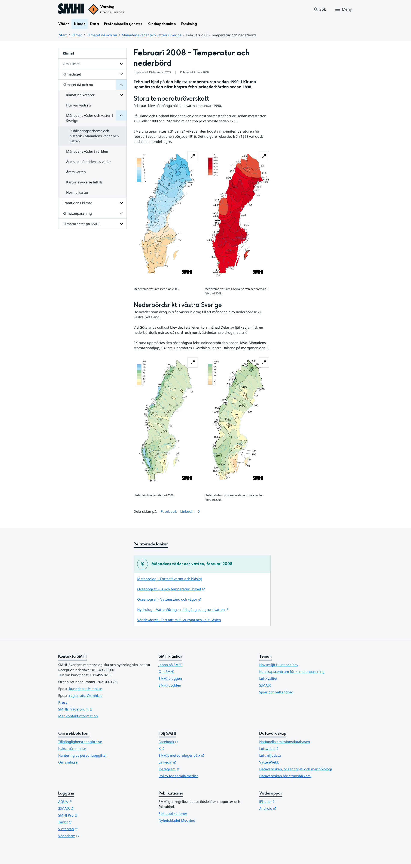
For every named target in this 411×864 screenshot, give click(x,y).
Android (288, 808)
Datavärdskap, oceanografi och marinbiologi (295, 769)
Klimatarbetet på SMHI (81, 224)
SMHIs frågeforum (96, 709)
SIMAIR (265, 685)
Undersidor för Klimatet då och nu (121, 85)
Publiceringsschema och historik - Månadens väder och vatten (94, 135)
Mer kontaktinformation (78, 716)
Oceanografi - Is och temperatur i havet (171, 589)
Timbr (86, 822)
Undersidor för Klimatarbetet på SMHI (121, 224)
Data (94, 23)
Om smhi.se (67, 762)
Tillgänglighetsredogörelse (80, 741)
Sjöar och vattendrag (276, 692)
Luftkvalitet (268, 678)
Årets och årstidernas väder (88, 161)
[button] (320, 9)
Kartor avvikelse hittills (84, 182)
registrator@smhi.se (85, 695)
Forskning (189, 23)
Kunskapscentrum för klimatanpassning (292, 671)
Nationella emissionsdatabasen (284, 741)
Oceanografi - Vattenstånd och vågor (169, 599)
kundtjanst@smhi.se (85, 688)
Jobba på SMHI (170, 664)
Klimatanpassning (77, 213)
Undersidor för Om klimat (121, 64)
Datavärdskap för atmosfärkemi (285, 776)
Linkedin (188, 762)
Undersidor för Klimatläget (121, 74)
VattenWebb (269, 762)
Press (62, 702)
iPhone (287, 801)
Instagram (190, 769)
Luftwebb (289, 748)
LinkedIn (187, 511)
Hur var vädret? (78, 105)
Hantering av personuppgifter (82, 755)
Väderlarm (89, 835)
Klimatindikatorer (80, 95)
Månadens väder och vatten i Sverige (152, 35)
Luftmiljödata (270, 755)
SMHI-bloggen (170, 678)
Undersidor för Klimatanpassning (121, 213)
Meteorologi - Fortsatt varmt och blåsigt (169, 578)
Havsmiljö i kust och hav (278, 664)
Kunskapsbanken (161, 23)
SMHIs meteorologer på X (202, 755)
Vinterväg (89, 828)
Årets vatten (76, 172)
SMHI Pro (88, 815)
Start (63, 35)
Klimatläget (72, 74)
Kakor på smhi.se (72, 748)
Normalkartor (77, 192)
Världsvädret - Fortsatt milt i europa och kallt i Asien (179, 619)
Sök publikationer (173, 813)
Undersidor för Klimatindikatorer (121, 95)
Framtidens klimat (77, 203)
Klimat (79, 23)
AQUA (86, 801)
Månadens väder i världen (87, 151)
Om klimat (71, 63)
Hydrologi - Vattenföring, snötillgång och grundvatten (183, 609)
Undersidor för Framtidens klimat (121, 203)
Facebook (169, 511)
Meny (347, 9)
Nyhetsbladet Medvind (177, 820)
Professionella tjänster (123, 23)
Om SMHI (166, 671)
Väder (63, 23)
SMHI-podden (170, 685)
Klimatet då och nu (102, 35)
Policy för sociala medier (178, 776)
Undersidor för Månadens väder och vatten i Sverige (121, 115)
